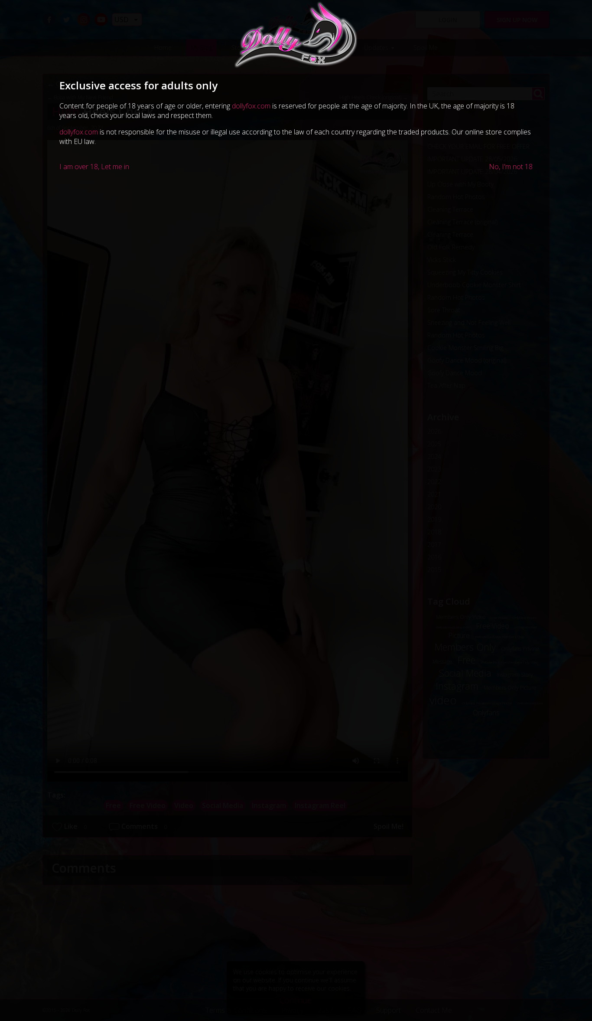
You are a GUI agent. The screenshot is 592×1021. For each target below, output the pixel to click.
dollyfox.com (251, 106)
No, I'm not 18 (511, 166)
